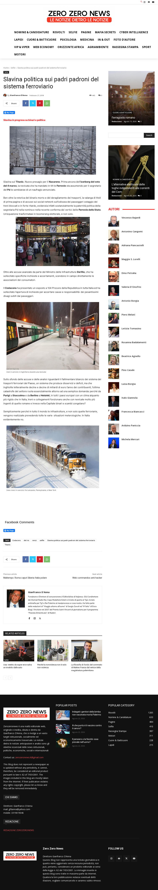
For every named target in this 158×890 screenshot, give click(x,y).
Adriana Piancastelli (133, 245)
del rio (26, 540)
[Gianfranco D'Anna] (5, 95)
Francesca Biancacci (133, 411)
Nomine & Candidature (81, 660)
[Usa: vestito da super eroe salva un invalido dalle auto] (18, 650)
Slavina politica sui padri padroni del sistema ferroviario (71, 540)
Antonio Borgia (130, 300)
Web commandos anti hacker (87, 577)
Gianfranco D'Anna (18, 95)
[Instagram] (144, 2)
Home (6, 68)
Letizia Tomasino (131, 328)
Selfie (13, 68)
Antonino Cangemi (132, 231)
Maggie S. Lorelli (131, 259)
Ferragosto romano (123, 117)
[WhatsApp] (47, 103)
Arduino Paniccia (131, 425)
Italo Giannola (129, 397)
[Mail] (149, 2)
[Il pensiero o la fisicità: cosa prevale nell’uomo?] (63, 742)
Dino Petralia (129, 273)
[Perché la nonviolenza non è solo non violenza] (52, 650)
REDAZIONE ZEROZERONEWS (18, 830)
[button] (141, 1)
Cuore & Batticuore (122, 113)
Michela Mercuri (130, 439)
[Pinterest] (40, 103)
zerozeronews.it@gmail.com (29, 757)
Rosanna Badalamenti (134, 342)
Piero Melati (128, 314)
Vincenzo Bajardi (131, 217)
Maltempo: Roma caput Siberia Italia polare (25, 577)
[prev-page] (5, 678)
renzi (34, 540)
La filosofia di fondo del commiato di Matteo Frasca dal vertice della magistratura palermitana (86, 667)
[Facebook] (26, 103)
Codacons (16, 540)
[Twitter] (33, 103)
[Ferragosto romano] (131, 98)
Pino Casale (128, 370)
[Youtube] (153, 2)
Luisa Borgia (129, 383)
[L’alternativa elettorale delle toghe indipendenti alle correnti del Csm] (131, 172)
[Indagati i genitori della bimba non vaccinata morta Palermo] (63, 715)
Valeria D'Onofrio (131, 286)
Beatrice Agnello (131, 356)
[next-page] (10, 678)
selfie (42, 540)
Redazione (117, 121)
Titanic (7, 544)
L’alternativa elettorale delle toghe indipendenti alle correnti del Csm (131, 188)
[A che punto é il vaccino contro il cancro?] (63, 729)
